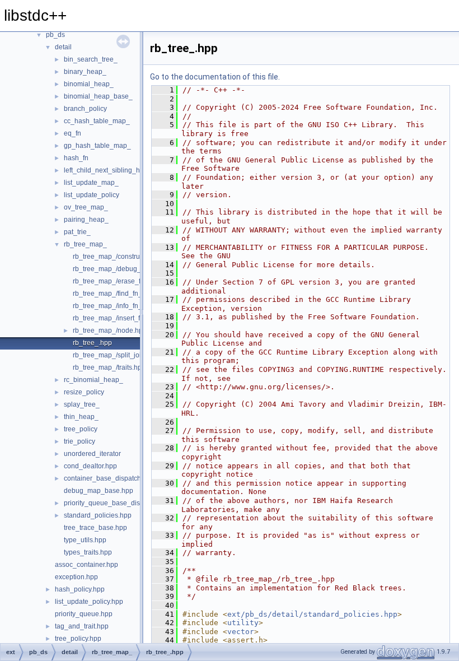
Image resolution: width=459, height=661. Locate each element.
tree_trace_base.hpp (95, 528)
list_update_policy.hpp (89, 602)
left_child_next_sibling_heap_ (110, 170)
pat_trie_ (77, 232)
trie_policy (79, 441)
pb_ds (55, 35)
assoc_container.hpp (86, 565)
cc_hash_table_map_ (97, 121)
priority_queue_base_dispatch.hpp (117, 503)
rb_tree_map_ (85, 244)
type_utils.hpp (85, 540)
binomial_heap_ (89, 84)
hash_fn (76, 158)
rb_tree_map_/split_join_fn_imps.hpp (129, 355)
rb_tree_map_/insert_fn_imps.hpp (124, 318)
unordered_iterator (92, 454)
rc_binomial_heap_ (93, 380)
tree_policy (80, 429)
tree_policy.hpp (78, 639)
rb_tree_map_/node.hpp (110, 330)
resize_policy (84, 392)
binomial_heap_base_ (98, 96)
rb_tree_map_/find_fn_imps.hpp (121, 293)
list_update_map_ (91, 183)
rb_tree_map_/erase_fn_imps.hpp (124, 281)
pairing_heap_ (86, 220)
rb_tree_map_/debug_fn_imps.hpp (126, 269)
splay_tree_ (82, 404)
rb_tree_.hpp (92, 343)
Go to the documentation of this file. (215, 76)
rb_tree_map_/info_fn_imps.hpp (121, 306)
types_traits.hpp (88, 552)
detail (63, 47)
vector (240, 631)
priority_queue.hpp (84, 614)
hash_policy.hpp (80, 589)
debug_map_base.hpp (98, 491)
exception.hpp (76, 577)
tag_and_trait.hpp (82, 626)
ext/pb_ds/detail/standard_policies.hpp (312, 614)
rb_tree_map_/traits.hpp (109, 367)
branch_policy (85, 109)
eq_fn (72, 133)
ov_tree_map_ (86, 207)
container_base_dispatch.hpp (109, 478)
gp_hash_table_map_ (97, 146)
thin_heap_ (81, 417)
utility (243, 622)
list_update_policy (91, 195)
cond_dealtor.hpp (90, 466)
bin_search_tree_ (91, 59)
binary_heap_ (85, 72)
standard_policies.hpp (98, 515)
